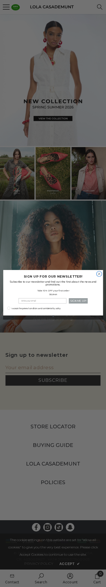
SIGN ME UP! (78, 300)
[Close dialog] (99, 273)
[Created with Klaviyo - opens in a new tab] (53, 316)
